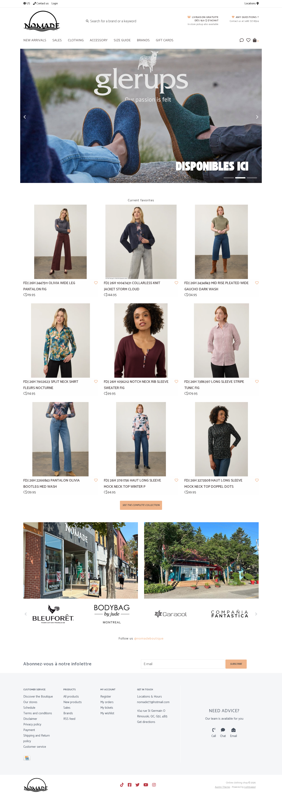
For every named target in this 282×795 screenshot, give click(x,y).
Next (248, 117)
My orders (107, 702)
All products (71, 696)
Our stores (30, 702)
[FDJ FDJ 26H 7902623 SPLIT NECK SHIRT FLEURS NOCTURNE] (60, 340)
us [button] (28, 3)
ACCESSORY (99, 40)
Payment (29, 730)
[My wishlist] (248, 41)
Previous (33, 117)
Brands (143, 40)
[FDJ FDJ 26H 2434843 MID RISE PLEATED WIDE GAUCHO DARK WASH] (221, 242)
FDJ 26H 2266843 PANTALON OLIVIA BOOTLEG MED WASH (51, 484)
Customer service (34, 746)
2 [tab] (240, 177)
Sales (66, 707)
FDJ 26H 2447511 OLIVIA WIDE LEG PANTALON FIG (49, 286)
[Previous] (25, 613)
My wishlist (107, 713)
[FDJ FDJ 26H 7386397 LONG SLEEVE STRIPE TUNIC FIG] (221, 340)
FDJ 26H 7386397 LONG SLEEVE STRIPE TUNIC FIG (214, 385)
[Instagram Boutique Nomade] (154, 785)
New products (72, 702)
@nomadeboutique (149, 638)
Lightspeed (250, 787)
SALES (57, 40)
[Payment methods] (27, 758)
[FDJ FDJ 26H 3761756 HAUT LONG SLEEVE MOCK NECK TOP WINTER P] (141, 439)
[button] (242, 41)
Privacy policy (32, 724)
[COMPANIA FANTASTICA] (229, 614)
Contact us (42, 3)
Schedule (29, 707)
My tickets (106, 707)
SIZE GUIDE (122, 40)
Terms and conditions (37, 713)
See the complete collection (141, 505)
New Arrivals (34, 40)
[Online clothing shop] (50, 21)
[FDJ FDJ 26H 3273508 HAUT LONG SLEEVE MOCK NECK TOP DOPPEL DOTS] (221, 439)
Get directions (146, 722)
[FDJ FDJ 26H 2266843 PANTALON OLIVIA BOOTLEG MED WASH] (60, 439)
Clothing (76, 40)
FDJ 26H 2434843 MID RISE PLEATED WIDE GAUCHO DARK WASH (216, 286)
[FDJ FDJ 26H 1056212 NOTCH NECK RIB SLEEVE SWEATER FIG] (141, 340)
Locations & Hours (149, 696)
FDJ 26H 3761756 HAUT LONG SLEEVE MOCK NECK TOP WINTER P (132, 484)
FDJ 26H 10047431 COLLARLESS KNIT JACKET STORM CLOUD (132, 286)
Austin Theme (222, 787)
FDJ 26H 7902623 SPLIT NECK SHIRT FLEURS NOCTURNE (50, 385)
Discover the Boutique (38, 696)
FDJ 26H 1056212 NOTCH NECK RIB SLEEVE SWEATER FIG (136, 385)
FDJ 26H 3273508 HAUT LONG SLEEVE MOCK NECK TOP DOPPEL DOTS (213, 484)
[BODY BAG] (111, 614)
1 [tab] (229, 177)
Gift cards (164, 40)
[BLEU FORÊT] (53, 614)
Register (105, 696)
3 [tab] (252, 177)
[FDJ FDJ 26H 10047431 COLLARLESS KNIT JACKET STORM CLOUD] (141, 242)
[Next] (256, 613)
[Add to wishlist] (96, 283)
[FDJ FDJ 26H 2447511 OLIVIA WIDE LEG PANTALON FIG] (60, 242)
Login (55, 3)
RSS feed (69, 718)
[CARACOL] (170, 614)
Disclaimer (30, 718)
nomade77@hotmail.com (153, 702)
